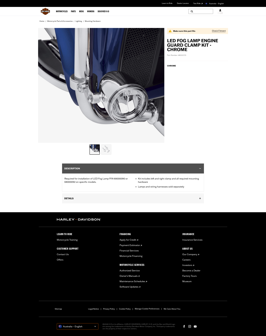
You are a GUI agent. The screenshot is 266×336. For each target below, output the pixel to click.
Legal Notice (93, 309)
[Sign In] (220, 11)
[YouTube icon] (195, 326)
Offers (60, 259)
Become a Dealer (191, 270)
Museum (187, 281)
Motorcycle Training (67, 239)
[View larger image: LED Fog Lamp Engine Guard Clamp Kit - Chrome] (101, 85)
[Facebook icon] (184, 326)
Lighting (79, 21)
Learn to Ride (167, 3)
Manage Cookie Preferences (147, 309)
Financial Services (129, 250)
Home (41, 21)
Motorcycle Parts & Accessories (60, 21)
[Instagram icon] (189, 326)
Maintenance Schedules (132, 281)
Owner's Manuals (129, 276)
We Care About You (172, 309)
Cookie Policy (125, 309)
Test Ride (197, 3)
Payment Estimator (130, 245)
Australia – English (216, 3)
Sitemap (58, 309)
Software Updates (129, 286)
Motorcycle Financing (131, 256)
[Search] (200, 11)
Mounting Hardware (93, 21)
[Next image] (159, 85)
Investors (187, 265)
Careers (186, 259)
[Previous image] (43, 85)
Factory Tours (189, 276)
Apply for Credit (128, 239)
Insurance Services (192, 239)
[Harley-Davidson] (86, 219)
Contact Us (63, 254)
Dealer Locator (183, 3)
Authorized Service (130, 270)
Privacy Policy (109, 309)
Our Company (189, 254)
